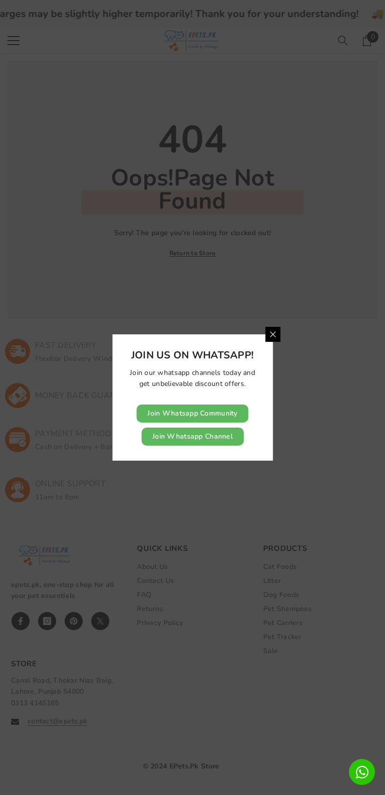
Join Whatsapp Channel (192, 436)
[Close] (272, 334)
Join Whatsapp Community (192, 413)
